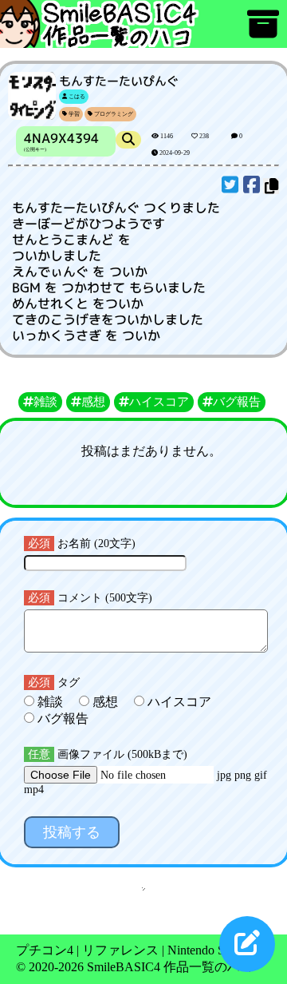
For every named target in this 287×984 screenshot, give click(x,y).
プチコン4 (44, 950)
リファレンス (120, 950)
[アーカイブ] (263, 31)
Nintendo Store (205, 950)
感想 (105, 701)
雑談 (50, 701)
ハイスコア (177, 701)
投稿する (71, 832)
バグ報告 (61, 718)
